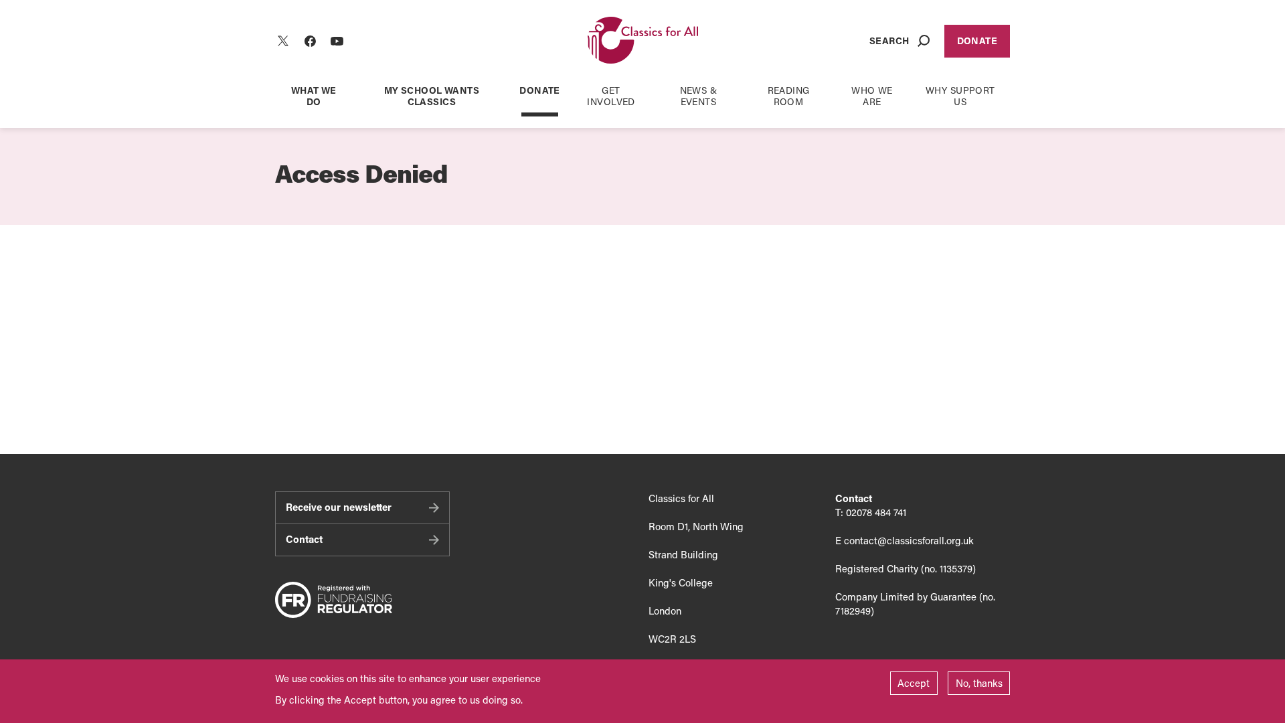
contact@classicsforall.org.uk (909, 540)
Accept (913, 683)
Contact (304, 539)
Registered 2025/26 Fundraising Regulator (333, 600)
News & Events (698, 96)
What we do (314, 96)
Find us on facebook (310, 41)
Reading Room (789, 96)
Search (889, 40)
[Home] (643, 41)
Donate (977, 40)
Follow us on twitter (283, 41)
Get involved (610, 96)
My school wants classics (431, 96)
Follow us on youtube (337, 41)
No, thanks (979, 683)
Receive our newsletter (339, 506)
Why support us (960, 96)
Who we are (872, 96)
